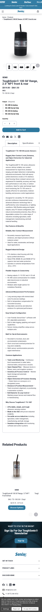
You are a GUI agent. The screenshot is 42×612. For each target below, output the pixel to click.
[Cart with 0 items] (37, 11)
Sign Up (21, 541)
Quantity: (5, 119)
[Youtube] (14, 585)
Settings (6, 609)
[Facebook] (3, 137)
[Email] (7, 137)
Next (37, 66)
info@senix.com (10, 590)
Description (12, 143)
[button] (2, 11)
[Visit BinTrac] (27, 2)
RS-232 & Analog (11, 111)
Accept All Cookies (30, 609)
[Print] (11, 137)
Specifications (28, 143)
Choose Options (16, 508)
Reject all (16, 609)
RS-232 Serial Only (12, 114)
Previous (4, 66)
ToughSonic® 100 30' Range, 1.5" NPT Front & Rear (15, 494)
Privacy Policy (17, 605)
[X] (15, 137)
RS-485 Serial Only (12, 108)
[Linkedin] (19, 137)
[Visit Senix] (14, 2)
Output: (8, 101)
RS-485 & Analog (11, 105)
